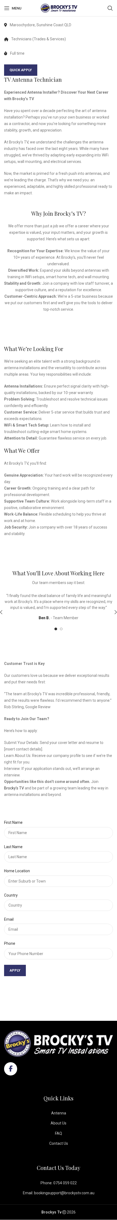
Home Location (17, 871)
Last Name (13, 847)
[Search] (110, 8)
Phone (9, 943)
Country (11, 895)
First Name (13, 822)
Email (9, 919)
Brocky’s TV (14, 788)
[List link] (58, 1113)
